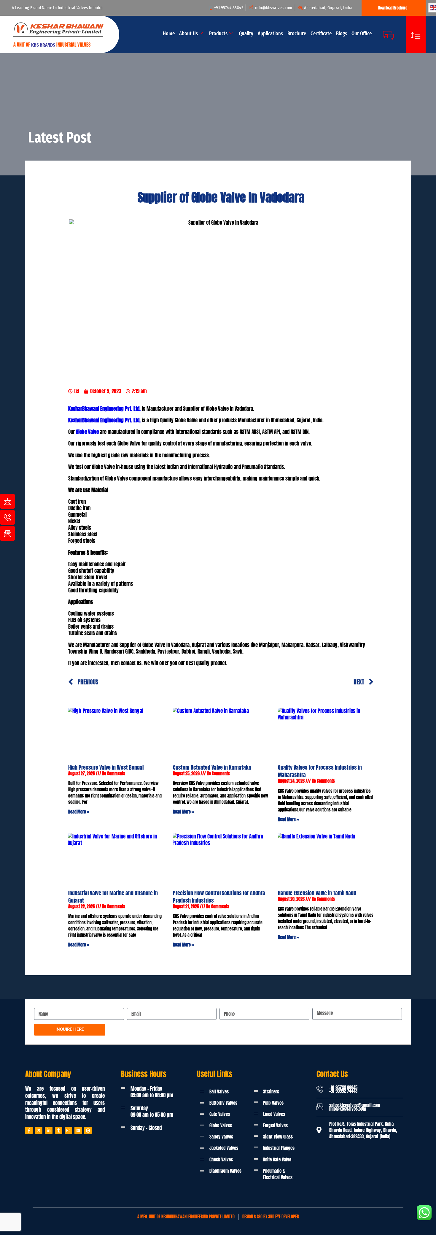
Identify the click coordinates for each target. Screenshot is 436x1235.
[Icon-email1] (7, 533)
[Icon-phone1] (7, 517)
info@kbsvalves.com (347, 1108)
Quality (246, 33)
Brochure (296, 33)
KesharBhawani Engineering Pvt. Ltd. (104, 409)
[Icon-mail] (7, 501)
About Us (188, 33)
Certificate (321, 33)
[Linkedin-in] (48, 1130)
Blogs (341, 33)
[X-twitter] (38, 1130)
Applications (270, 33)
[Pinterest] (88, 1130)
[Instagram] (68, 1130)
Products (218, 33)
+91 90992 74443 (343, 1090)
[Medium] (78, 1130)
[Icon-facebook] (29, 1130)
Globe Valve (87, 432)
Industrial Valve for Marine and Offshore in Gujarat (113, 896)
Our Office (361, 33)
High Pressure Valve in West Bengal (106, 767)
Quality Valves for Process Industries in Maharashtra (320, 771)
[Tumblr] (58, 1130)
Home (169, 33)
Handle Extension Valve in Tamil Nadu (317, 893)
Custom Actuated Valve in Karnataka (212, 767)
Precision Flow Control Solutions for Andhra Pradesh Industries (219, 896)
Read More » (78, 812)
